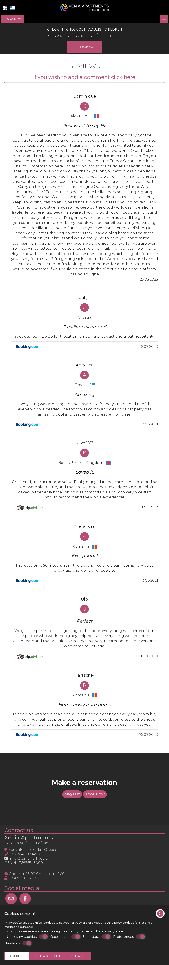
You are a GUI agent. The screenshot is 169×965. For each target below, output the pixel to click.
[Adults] (94, 36)
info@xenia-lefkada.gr (29, 858)
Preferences (123, 936)
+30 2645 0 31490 (25, 854)
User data (91, 936)
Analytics (13, 943)
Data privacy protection (113, 931)
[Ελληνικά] (12, 8)
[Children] (113, 36)
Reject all (17, 956)
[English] (5, 8)
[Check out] (75, 36)
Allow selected (47, 956)
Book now (12, 19)
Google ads (59, 936)
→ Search (84, 47)
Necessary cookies (21, 936)
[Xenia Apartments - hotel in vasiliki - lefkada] (84, 7)
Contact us (18, 830)
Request (72, 794)
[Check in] (55, 36)
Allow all (78, 956)
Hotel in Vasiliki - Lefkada (27, 843)
